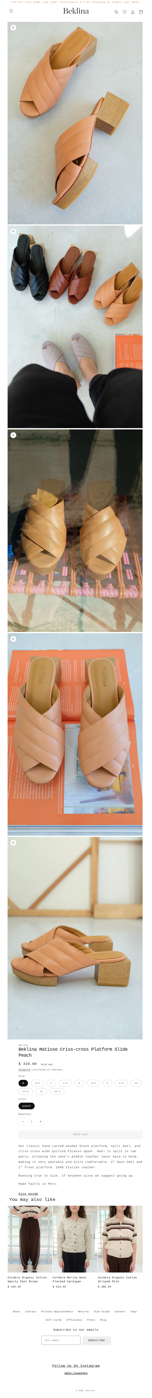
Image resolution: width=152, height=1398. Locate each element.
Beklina (90, 1391)
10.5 (25, 1091)
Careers (119, 1311)
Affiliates (74, 1319)
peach (26, 1105)
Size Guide (28, 1194)
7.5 (65, 1083)
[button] (11, 11)
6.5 (37, 1083)
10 (136, 1083)
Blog (103, 1319)
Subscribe (96, 1340)
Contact (30, 1311)
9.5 (121, 1083)
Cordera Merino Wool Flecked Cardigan (69, 1279)
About (17, 1311)
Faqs (133, 1311)
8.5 (93, 1083)
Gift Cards (54, 1319)
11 (41, 1091)
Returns (83, 1311)
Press (91, 1319)
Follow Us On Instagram (76, 1366)
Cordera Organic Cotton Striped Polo (117, 1279)
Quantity (25, 1114)
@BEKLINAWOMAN (76, 1373)
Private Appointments (57, 1311)
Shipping (24, 1070)
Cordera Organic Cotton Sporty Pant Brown (27, 1279)
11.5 (57, 1091)
